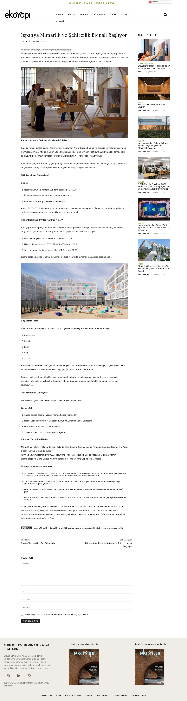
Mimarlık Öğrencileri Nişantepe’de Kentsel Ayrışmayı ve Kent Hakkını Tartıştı (153, 268)
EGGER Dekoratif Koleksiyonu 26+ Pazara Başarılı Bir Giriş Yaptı (154, 67)
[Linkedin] (18, 676)
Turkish (154, 2)
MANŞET (141, 102)
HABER (140, 264)
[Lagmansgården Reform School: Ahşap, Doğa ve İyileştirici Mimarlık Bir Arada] (154, 127)
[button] (165, 14)
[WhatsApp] (29, 676)
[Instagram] (8, 676)
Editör (24, 41)
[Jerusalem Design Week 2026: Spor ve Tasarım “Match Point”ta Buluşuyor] (154, 209)
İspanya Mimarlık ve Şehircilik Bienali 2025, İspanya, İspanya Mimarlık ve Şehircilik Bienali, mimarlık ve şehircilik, (78, 528)
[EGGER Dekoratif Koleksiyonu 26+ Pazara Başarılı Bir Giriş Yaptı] (154, 50)
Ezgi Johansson (144, 110)
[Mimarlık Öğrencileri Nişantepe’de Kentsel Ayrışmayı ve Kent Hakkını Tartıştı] (154, 250)
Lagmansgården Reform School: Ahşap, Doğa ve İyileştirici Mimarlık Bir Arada (153, 145)
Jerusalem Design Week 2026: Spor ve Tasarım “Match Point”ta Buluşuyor (153, 227)
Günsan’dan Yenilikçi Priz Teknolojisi (38, 543)
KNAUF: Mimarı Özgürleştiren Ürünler (151, 105)
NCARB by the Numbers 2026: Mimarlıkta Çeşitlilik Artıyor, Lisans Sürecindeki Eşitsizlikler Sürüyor (153, 186)
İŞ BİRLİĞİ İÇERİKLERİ (145, 64)
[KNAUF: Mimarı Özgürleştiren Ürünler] (154, 88)
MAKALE (141, 182)
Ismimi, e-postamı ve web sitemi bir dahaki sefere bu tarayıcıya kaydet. (56, 614)
